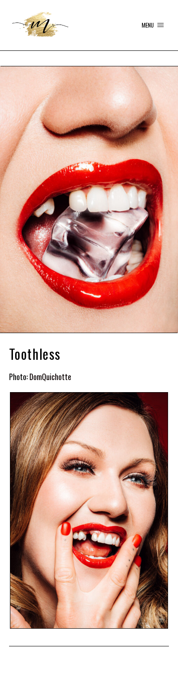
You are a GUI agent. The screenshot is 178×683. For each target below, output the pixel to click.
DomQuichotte (50, 376)
